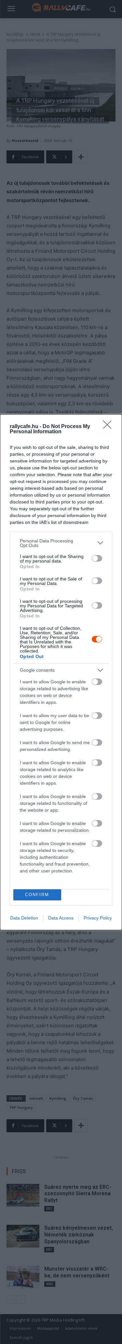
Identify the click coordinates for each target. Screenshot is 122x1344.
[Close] (109, 427)
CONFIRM (37, 894)
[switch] (97, 558)
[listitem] (61, 543)
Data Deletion (24, 917)
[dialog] (61, 672)
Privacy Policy (98, 917)
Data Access (61, 917)
